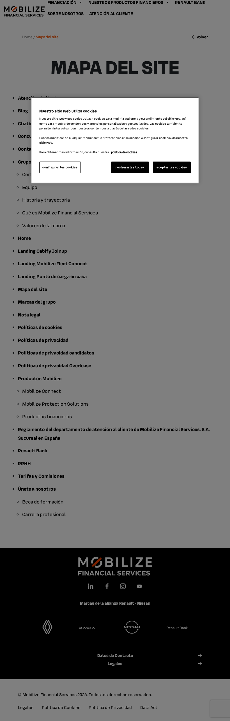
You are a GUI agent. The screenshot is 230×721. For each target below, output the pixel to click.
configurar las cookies (60, 167)
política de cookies (124, 152)
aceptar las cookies (172, 167)
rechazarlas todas (130, 167)
